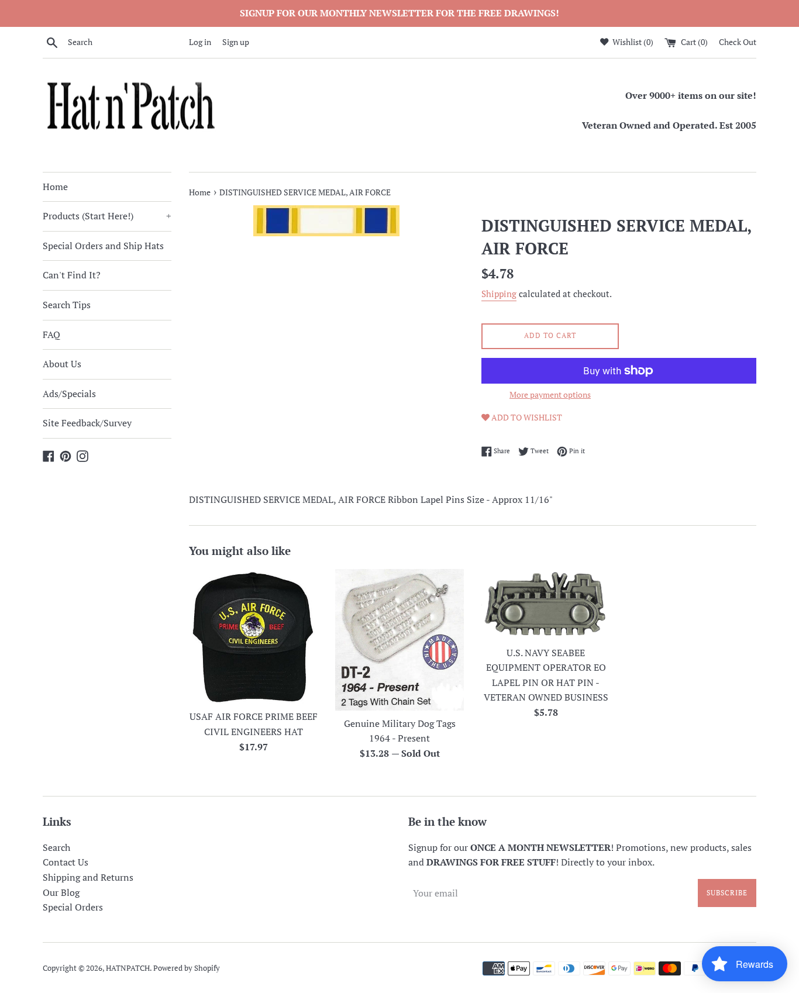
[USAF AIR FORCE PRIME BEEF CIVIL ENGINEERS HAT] (253, 636)
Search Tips (67, 304)
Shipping (498, 293)
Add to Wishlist (526, 417)
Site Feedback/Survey (87, 422)
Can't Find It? (72, 274)
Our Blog (61, 892)
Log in (200, 41)
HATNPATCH (128, 968)
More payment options (550, 394)
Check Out (737, 41)
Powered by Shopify (186, 968)
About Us (62, 363)
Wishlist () (632, 41)
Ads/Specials (69, 393)
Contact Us (65, 862)
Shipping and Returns (88, 877)
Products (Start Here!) (107, 215)
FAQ (51, 334)
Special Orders (73, 907)
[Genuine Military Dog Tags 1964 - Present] (399, 639)
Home (55, 186)
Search (56, 847)
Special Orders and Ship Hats (103, 245)
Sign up (235, 41)
